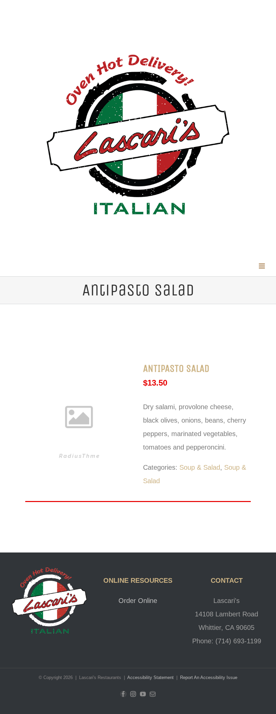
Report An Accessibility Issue (208, 677)
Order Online (137, 600)
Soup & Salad (199, 467)
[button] (262, 266)
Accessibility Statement (151, 677)
